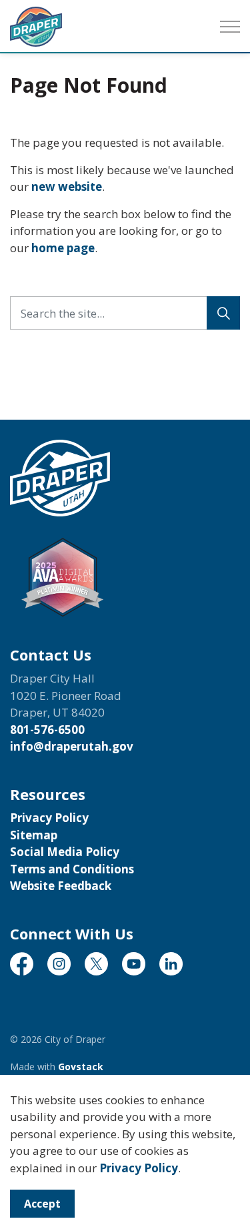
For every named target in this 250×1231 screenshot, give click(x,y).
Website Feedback (60, 885)
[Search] (223, 313)
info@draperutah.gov (71, 746)
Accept (42, 1203)
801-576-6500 (47, 729)
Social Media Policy (64, 851)
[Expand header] (230, 26)
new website (66, 186)
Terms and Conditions (72, 869)
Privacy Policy (138, 1168)
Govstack (80, 1066)
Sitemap (33, 835)
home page (63, 248)
